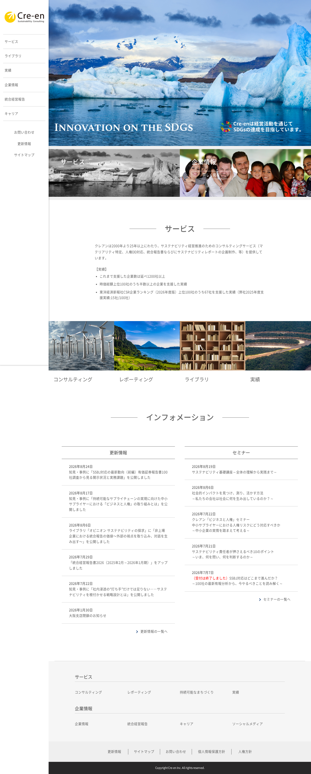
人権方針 (245, 751)
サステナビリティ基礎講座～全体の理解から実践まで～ (234, 472)
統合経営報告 (137, 724)
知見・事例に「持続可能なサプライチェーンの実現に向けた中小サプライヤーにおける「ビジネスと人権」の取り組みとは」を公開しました (118, 504)
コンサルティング (88, 692)
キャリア (186, 724)
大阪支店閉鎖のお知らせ (87, 615)
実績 (235, 692)
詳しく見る (79, 175)
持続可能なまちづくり (197, 692)
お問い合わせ (24, 132)
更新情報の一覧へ (154, 631)
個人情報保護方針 (211, 751)
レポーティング (139, 692)
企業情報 (81, 724)
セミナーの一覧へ (277, 599)
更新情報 (24, 143)
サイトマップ (24, 155)
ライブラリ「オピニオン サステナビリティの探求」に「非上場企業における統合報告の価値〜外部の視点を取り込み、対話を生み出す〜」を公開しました (118, 536)
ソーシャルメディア (247, 724)
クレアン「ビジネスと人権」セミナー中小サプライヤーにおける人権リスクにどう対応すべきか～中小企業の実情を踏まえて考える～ (236, 525)
